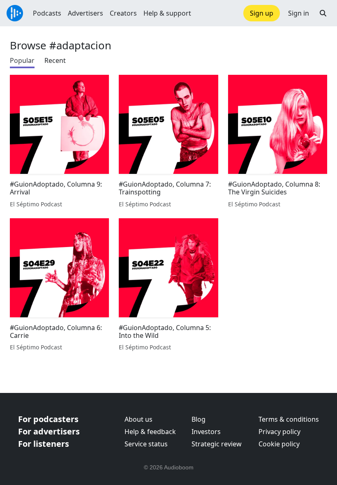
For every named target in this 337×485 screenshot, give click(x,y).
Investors (206, 431)
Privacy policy (279, 431)
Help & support (167, 13)
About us (138, 419)
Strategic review (217, 443)
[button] (323, 13)
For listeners (43, 443)
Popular (22, 60)
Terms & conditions (289, 419)
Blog (198, 419)
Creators (123, 13)
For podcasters (48, 419)
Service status (146, 443)
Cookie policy (279, 443)
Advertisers (85, 13)
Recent (55, 60)
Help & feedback (150, 431)
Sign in (298, 13)
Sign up (261, 13)
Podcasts (47, 13)
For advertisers (49, 431)
